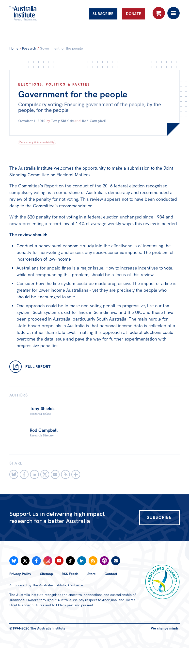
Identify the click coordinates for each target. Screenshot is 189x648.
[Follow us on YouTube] (59, 560)
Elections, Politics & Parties (54, 84)
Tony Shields (62, 121)
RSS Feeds (70, 574)
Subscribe (103, 13)
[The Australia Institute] (36, 13)
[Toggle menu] (173, 13)
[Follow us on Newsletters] (115, 560)
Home (13, 48)
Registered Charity (162, 582)
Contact (111, 574)
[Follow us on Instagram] (47, 560)
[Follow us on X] (25, 560)
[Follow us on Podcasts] (104, 560)
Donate (134, 13)
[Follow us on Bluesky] (13, 560)
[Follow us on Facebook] (36, 560)
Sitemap (46, 574)
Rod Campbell (94, 121)
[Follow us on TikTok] (70, 560)
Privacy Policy (20, 574)
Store (91, 574)
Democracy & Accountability (37, 142)
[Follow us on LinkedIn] (81, 560)
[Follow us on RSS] (93, 560)
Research (29, 48)
